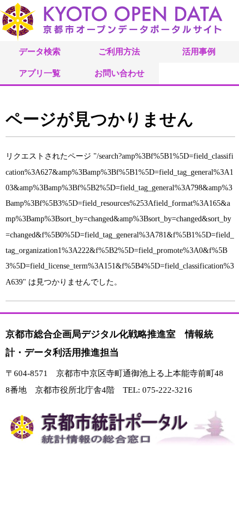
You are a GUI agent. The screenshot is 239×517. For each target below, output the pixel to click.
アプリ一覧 (40, 73)
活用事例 (199, 51)
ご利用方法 (119, 51)
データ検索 (40, 51)
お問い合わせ (119, 73)
